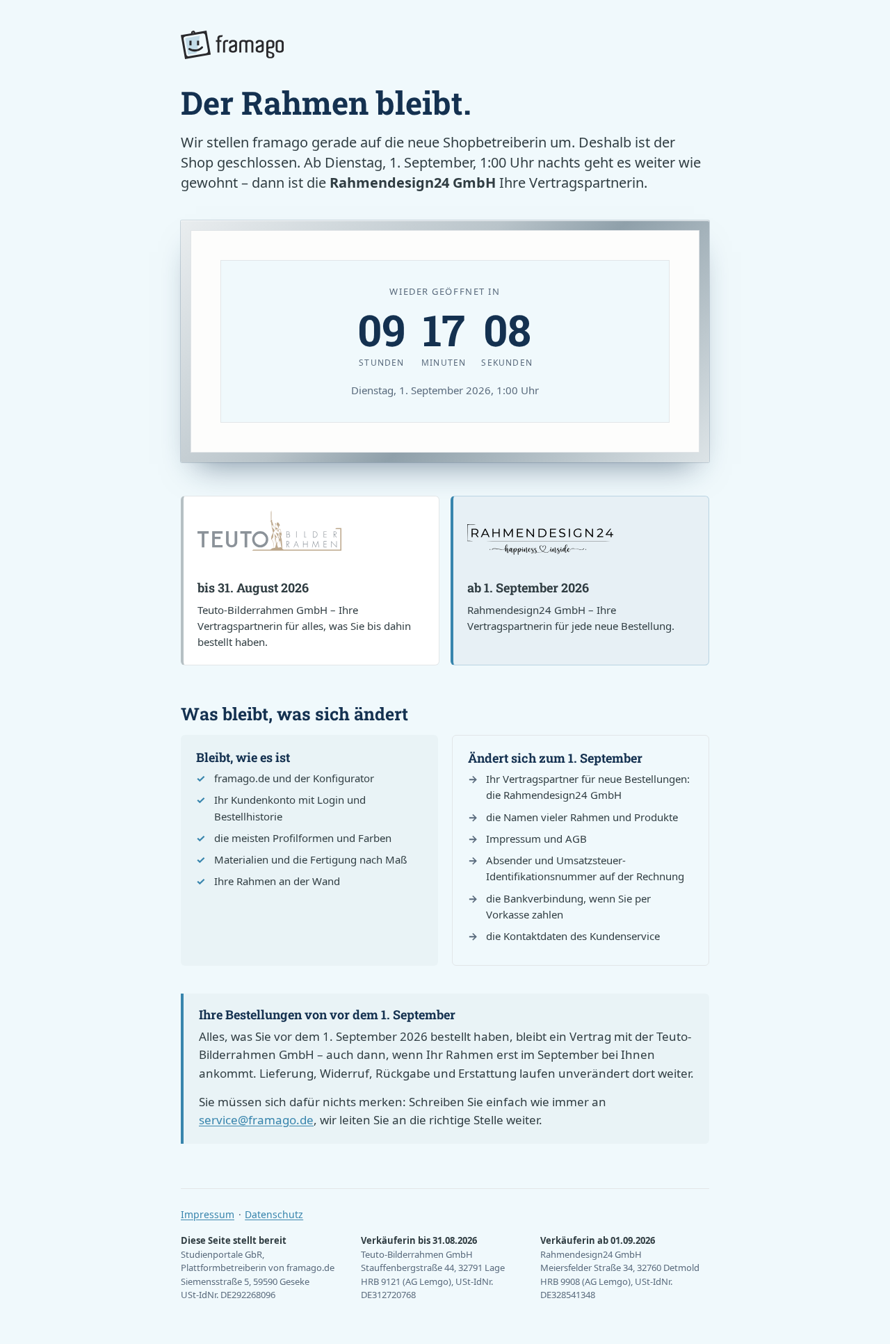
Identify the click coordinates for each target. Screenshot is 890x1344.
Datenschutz (274, 1214)
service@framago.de (256, 1120)
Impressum (207, 1214)
